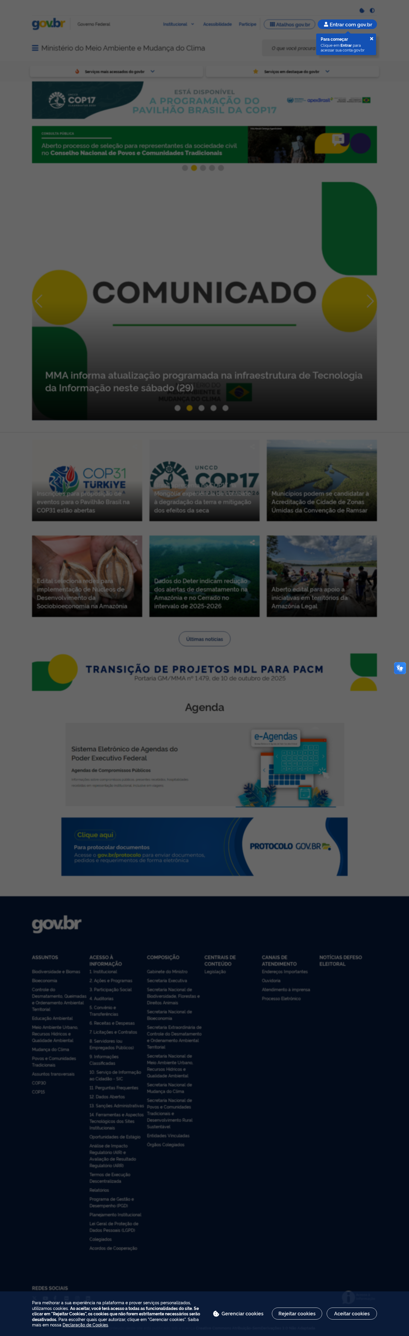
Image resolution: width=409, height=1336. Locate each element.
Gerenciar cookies (242, 1313)
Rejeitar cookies (297, 1313)
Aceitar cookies (352, 1313)
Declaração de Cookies (85, 1324)
